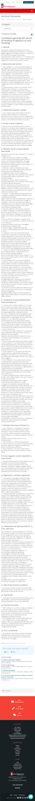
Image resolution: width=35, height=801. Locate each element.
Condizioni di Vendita (8, 670)
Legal (11, 795)
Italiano (8, 2)
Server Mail (17, 752)
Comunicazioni (17, 730)
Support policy (17, 768)
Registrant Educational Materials (17, 738)
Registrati (18, 2)
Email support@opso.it (19, 701)
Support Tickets (17, 729)
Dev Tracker (17, 727)
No (13, 652)
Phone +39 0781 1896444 (19, 707)
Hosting (17, 747)
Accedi (13, 2)
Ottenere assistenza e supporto (11, 660)
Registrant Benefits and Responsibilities (17, 735)
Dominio (17, 745)
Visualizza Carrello (28, 2)
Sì (7, 652)
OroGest (17, 750)
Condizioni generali (17, 767)
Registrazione (18, 764)
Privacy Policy (22, 795)
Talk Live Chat (19, 714)
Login (17, 762)
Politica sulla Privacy (8, 665)
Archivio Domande (10, 19)
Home (2, 19)
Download (17, 732)
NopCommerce (17, 748)
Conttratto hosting (17, 765)
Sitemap (15, 795)
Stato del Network (17, 733)
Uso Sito (19, 19)
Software (18, 753)
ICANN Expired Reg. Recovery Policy (17, 736)
